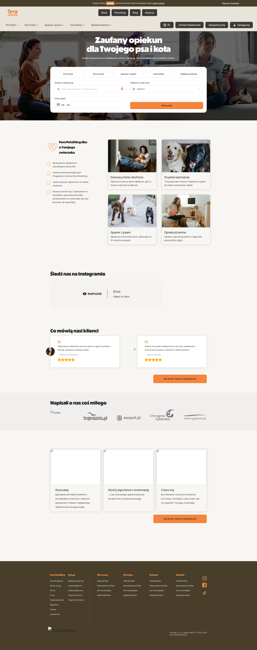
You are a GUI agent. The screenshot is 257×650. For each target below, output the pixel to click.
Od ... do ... (66, 104)
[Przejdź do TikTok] (203, 592)
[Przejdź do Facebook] (203, 584)
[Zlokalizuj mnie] (122, 89)
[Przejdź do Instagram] (203, 576)
